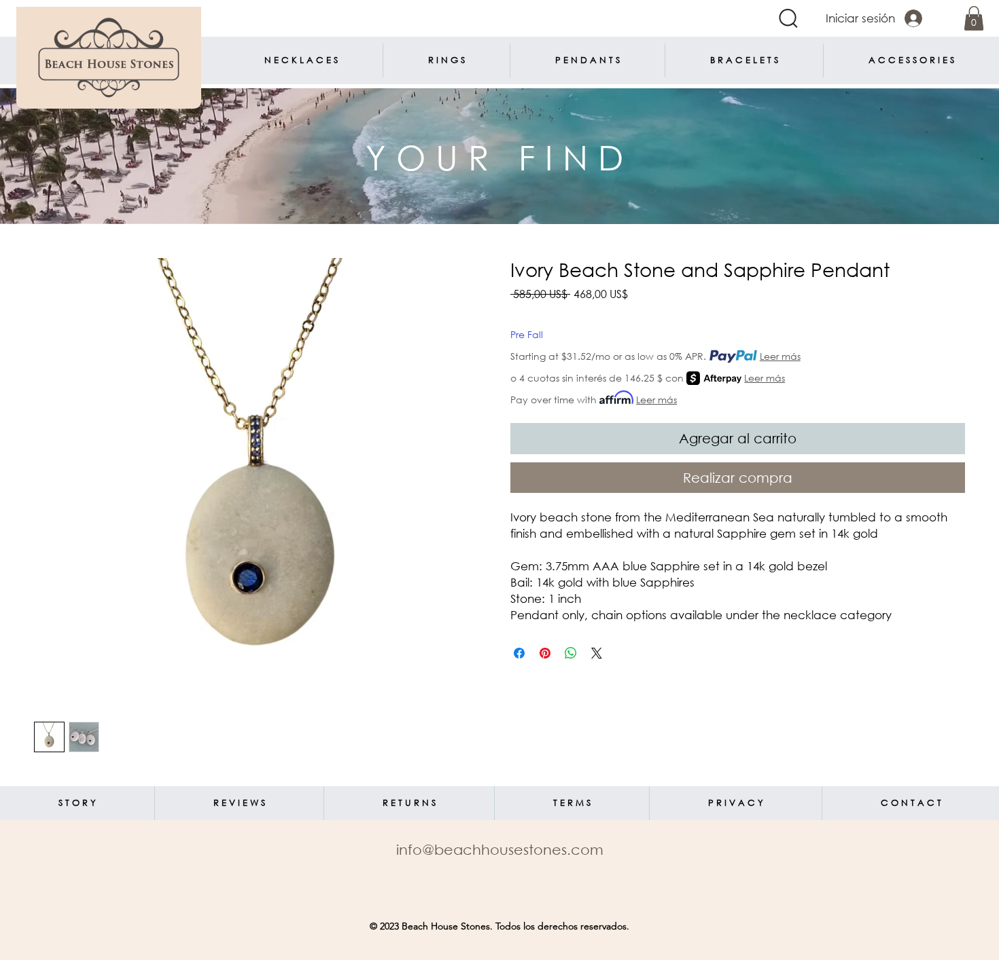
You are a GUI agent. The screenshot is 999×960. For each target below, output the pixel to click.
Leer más (780, 356)
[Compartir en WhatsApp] (571, 653)
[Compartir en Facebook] (519, 653)
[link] (974, 18)
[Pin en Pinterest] (545, 653)
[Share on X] (597, 653)
